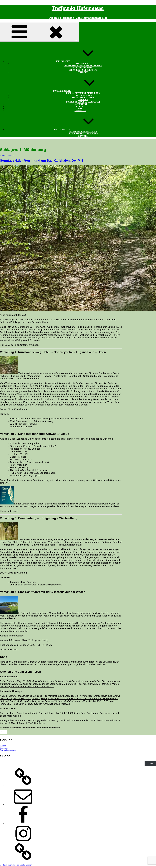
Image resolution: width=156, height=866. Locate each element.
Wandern (83, 100)
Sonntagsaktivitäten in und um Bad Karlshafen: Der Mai (41, 160)
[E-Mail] (23, 804)
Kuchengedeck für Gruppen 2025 (18, 645)
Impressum (4, 748)
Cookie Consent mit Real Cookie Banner (16, 865)
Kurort (80, 106)
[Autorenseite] (23, 786)
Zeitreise (83, 72)
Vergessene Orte (83, 68)
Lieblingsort (62, 61)
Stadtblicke (83, 63)
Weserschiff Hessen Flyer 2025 (17, 640)
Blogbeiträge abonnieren (83, 134)
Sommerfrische (62, 91)
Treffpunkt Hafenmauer (78, 8)
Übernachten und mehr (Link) (83, 93)
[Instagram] (23, 842)
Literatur (80, 111)
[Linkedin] (23, 861)
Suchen (150, 763)
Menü (76, 40)
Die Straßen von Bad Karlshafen (83, 66)
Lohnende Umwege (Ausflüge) (83, 102)
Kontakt (83, 136)
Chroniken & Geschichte (83, 70)
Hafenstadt (80, 104)
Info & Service (62, 129)
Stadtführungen (83, 95)
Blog (80, 108)
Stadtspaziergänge (83, 97)
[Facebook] (23, 823)
